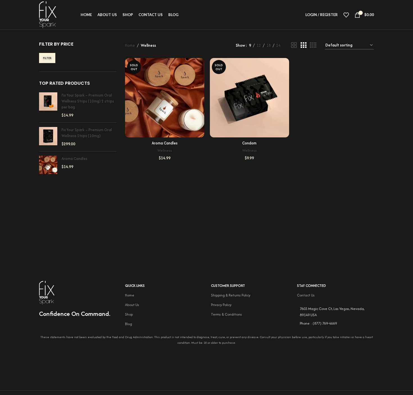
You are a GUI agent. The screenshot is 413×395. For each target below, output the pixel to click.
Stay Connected (311, 285)
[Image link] (47, 292)
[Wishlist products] (346, 15)
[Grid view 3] (303, 45)
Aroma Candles (74, 158)
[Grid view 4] (313, 45)
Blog (128, 324)
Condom (249, 143)
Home (130, 45)
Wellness (164, 150)
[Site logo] (47, 14)
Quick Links (135, 285)
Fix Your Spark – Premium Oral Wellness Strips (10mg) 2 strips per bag (88, 101)
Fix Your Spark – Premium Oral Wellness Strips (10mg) (87, 133)
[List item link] (335, 323)
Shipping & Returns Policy (230, 295)
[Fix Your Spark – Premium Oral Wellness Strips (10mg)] (48, 137)
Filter (47, 58)
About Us (132, 304)
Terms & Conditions (226, 314)
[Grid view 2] (294, 45)
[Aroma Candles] (48, 165)
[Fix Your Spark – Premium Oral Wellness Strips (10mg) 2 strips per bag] (48, 105)
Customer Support (228, 285)
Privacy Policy (221, 304)
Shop (129, 314)
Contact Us (306, 295)
